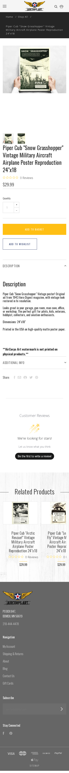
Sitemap (34, 765)
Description (11, 266)
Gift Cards (8, 683)
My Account (9, 646)
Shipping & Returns (13, 654)
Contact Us (9, 676)
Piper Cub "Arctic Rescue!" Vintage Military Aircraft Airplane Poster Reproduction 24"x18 (23, 541)
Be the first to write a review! (34, 456)
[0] (61, 6)
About (6, 661)
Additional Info (14, 362)
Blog (5, 668)
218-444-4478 (11, 624)
